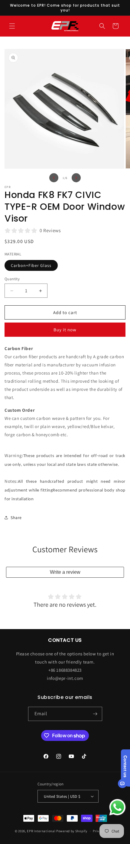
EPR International (41, 831)
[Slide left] (53, 177)
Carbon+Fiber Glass (31, 265)
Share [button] (16, 517)
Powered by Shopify (71, 831)
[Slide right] (76, 177)
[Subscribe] (95, 714)
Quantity (12, 278)
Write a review (65, 572)
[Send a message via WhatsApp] (117, 807)
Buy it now (65, 330)
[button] (12, 26)
